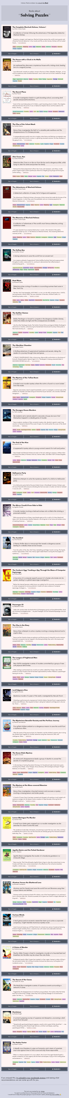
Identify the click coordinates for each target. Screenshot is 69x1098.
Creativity (58, 902)
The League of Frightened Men (24, 658)
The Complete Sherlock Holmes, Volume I (29, 27)
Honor (56, 460)
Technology (27, 591)
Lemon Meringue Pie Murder (24, 818)
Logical (25, 399)
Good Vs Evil (26, 267)
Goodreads (22, 43)
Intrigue (14, 48)
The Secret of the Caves (22, 980)
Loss (38, 111)
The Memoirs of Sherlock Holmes (25, 218)
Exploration (42, 364)
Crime (14, 46)
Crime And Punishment (18, 525)
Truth (53, 460)
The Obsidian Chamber (21, 345)
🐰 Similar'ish (56, 53)
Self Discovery (16, 269)
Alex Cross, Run (18, 157)
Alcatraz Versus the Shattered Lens (26, 882)
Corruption (49, 332)
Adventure (48, 46)
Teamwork (60, 740)
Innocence (36, 492)
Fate (63, 364)
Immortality (58, 364)
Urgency (33, 1062)
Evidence (25, 646)
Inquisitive (20, 399)
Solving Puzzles (16, 145)
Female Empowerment (18, 111)
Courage (55, 79)
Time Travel (27, 364)
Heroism (31, 267)
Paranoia (51, 429)
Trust (37, 805)
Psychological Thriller (26, 429)
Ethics (39, 460)
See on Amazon (34, 53)
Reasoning (25, 46)
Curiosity (62, 144)
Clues (31, 707)
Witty (61, 869)
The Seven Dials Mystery (22, 753)
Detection (60, 46)
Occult (53, 364)
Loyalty (42, 144)
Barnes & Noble (34, 296)
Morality (18, 113)
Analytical (15, 399)
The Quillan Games (20, 313)
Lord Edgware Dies (20, 690)
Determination (40, 644)
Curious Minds (18, 915)
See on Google (12, 53)
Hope (48, 740)
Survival (20, 332)
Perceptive (56, 966)
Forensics (59, 237)
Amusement (39, 869)
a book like (43, 3)
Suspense (19, 48)
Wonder (20, 81)
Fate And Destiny (38, 267)
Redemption (61, 111)
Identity (33, 1031)
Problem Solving (16, 593)
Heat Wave (16, 280)
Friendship (35, 79)
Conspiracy (44, 460)
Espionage (15, 557)
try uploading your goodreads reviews (31, 1078)
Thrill (59, 332)
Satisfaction (49, 591)
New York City (46, 300)
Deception (55, 111)
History (21, 366)
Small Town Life (32, 837)
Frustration (43, 591)
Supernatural (20, 79)
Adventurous (16, 936)
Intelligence (15, 742)
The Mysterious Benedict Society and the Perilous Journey (35, 720)
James (42, 1091)
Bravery (25, 742)
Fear (43, 176)
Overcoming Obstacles (18, 904)
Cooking (24, 839)
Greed (47, 525)
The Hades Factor (19, 1042)
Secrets (37, 364)
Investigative (16, 968)
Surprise (53, 397)
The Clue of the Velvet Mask (23, 124)
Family (40, 79)
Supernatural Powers (17, 267)
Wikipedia (17, 75)
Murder (18, 176)
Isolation (34, 429)
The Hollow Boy (18, 250)
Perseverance (54, 740)
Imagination (49, 79)
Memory (29, 1031)
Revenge (46, 111)
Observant (20, 679)
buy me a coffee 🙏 (55, 1094)
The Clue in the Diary (20, 625)
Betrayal (50, 111)
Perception (54, 46)
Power (44, 332)
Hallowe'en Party (19, 473)
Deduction (38, 46)
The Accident (17, 538)
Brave (61, 176)
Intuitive (51, 966)
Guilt (35, 111)
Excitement (56, 144)
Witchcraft (60, 79)
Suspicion (35, 772)
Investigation (19, 46)
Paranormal (48, 364)
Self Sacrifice (51, 267)
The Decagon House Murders (24, 410)
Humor (24, 902)
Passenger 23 (17, 604)
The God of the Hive (20, 442)
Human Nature (36, 525)
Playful (60, 934)
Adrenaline (15, 302)
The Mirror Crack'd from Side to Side (27, 505)
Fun (54, 902)
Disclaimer (16, 1012)
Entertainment (41, 934)
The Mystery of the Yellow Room (25, 378)
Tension (47, 176)
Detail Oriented (29, 593)
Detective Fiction (21, 144)
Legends (37, 269)
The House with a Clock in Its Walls (26, 59)
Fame (55, 525)
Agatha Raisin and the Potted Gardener (28, 850)
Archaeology (16, 366)
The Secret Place (19, 92)
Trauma (41, 111)
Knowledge (15, 559)
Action (50, 176)
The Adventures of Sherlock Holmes (26, 187)
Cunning (41, 707)
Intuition (30, 525)
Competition (25, 332)
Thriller (22, 176)
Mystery (43, 46)
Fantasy (44, 79)
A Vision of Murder (20, 947)
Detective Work (20, 206)
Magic (14, 79)
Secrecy (50, 492)
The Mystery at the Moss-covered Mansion (29, 785)
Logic (34, 46)
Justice (30, 46)
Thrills (52, 999)
